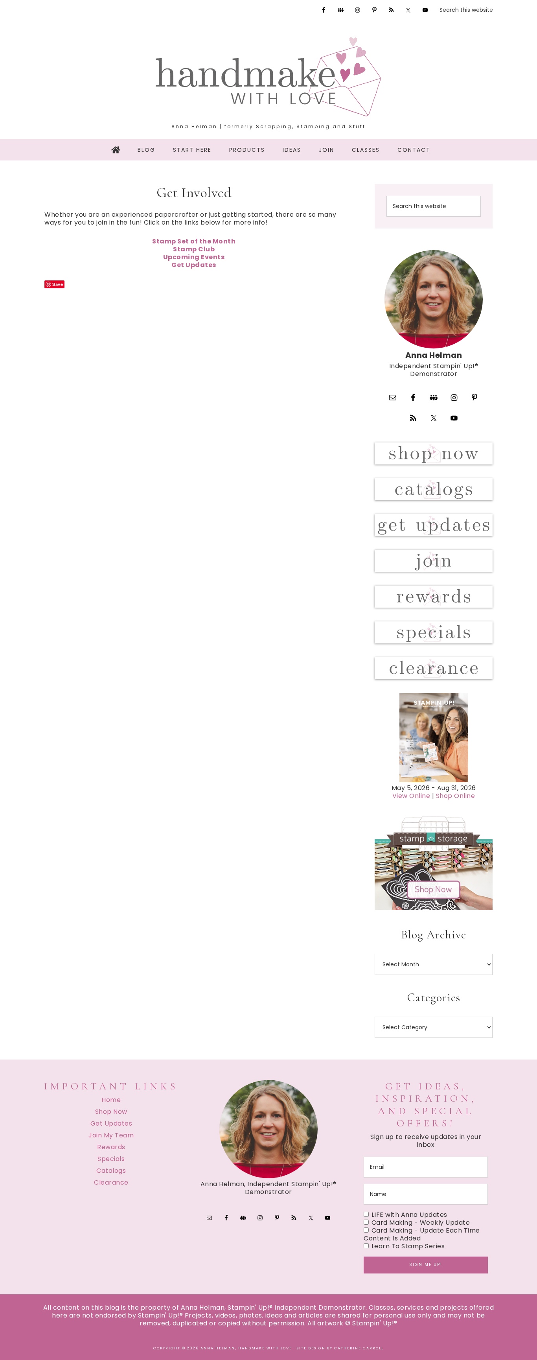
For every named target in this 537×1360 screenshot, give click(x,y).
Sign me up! (425, 1265)
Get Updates (111, 1123)
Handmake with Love (268, 76)
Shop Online (455, 795)
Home (111, 1099)
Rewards (111, 1147)
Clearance (111, 1182)
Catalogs (111, 1170)
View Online (411, 795)
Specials (111, 1158)
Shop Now (111, 1111)
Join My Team (111, 1135)
